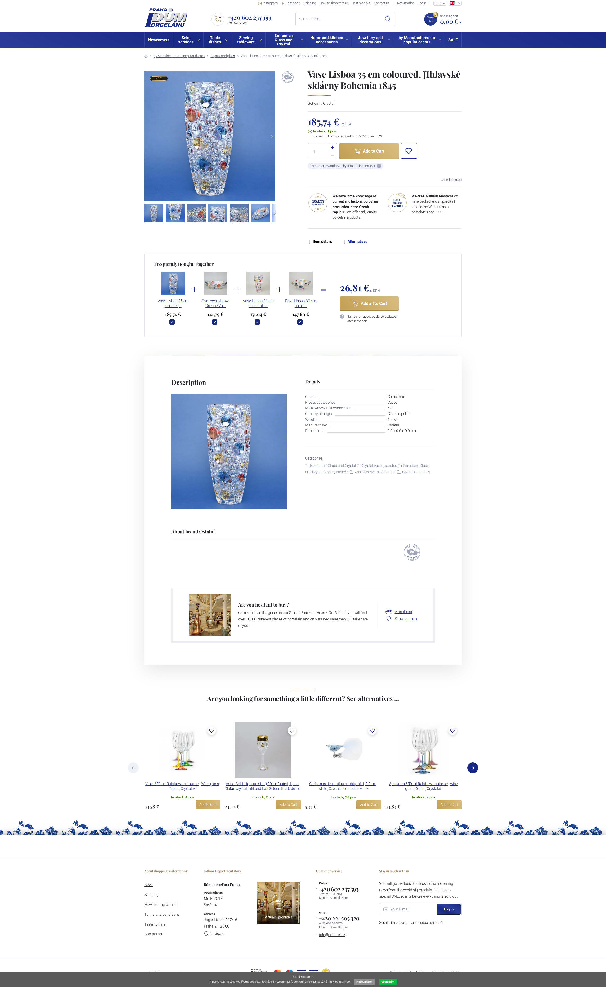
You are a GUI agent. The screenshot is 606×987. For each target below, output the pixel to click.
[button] (271, 136)
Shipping (309, 3)
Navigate (217, 933)
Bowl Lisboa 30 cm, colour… (301, 303)
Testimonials (361, 3)
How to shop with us (334, 3)
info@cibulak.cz (332, 935)
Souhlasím (387, 981)
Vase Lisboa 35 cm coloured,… (173, 303)
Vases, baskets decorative (375, 472)
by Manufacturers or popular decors (179, 56)
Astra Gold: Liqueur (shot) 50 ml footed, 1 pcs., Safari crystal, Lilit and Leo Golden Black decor (263, 786)
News (148, 885)
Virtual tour (403, 612)
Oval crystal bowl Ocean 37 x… (215, 303)
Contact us (382, 3)
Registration (405, 3)
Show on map (406, 618)
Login (422, 3)
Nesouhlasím (364, 981)
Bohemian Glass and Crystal (333, 465)
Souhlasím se (411, 922)
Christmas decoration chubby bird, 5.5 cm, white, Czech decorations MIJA (343, 786)
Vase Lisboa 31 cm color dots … (258, 303)
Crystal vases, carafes (379, 465)
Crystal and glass (222, 56)
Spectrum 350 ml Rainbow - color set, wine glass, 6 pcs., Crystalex (423, 786)
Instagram (270, 3)
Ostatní (393, 425)
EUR (437, 3)
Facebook (293, 3)
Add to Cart (208, 804)
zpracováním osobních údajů (421, 922)
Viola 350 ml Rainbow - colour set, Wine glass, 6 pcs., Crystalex (182, 786)
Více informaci (341, 981)
